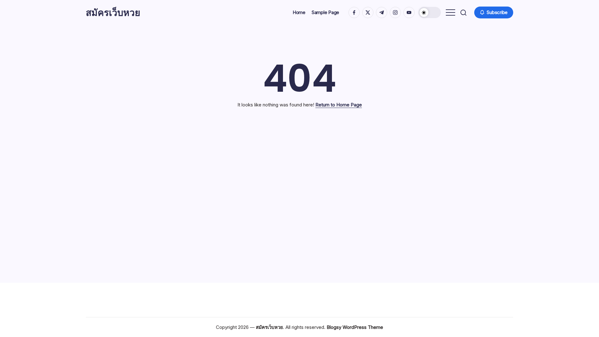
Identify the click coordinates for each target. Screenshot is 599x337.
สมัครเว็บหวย (113, 12)
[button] (429, 12)
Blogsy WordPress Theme (355, 327)
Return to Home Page (338, 105)
